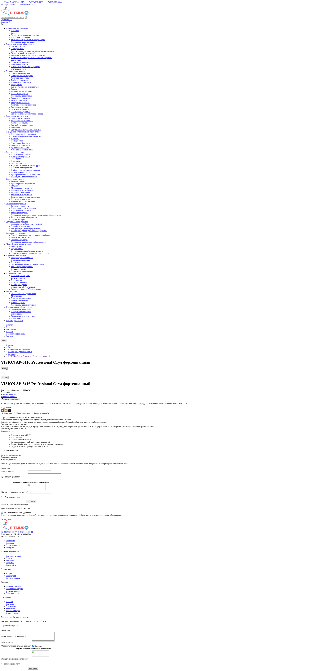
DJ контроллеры (18, 278)
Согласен (38, 646)
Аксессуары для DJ (19, 285)
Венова (14, 89)
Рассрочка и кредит (14, 589)
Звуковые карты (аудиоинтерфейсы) (26, 224)
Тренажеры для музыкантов (23, 183)
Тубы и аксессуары (19, 100)
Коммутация (11, 291)
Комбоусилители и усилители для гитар (28, 55)
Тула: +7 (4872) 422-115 (14, 2)
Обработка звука (18, 219)
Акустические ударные (21, 154)
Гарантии (10, 563)
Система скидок (13, 578)
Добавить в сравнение (10, 399)
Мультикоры (16, 296)
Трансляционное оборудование (24, 217)
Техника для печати (14, 321)
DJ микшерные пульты (20, 276)
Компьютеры (16, 314)
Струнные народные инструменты (26, 136)
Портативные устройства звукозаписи (27, 251)
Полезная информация (15, 334)
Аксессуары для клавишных (23, 42)
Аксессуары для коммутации (23, 305)
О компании (11, 606)
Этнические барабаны (20, 143)
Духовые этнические (20, 147)
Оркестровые (16, 159)
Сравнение (6, 20)
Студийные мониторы (20, 226)
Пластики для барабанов (21, 168)
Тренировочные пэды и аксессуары (26, 174)
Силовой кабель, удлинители (23, 294)
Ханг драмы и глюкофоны (22, 150)
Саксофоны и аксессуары (22, 76)
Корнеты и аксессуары (20, 98)
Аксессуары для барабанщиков (24, 177)
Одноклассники (13, 545)
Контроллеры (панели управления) (26, 228)
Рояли (13, 33)
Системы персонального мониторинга (27, 264)
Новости (9, 332)
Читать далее (6, 519)
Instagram (10, 547)
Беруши (14, 186)
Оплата (9, 558)
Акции (9, 573)
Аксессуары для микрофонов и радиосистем (30, 253)
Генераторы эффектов (20, 237)
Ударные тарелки (18, 163)
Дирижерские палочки (20, 192)
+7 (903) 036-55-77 (35, 2)
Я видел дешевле (8, 394)
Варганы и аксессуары (20, 145)
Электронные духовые (20, 73)
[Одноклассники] (6, 410)
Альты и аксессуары (19, 123)
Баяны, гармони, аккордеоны (23, 134)
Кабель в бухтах (18, 303)
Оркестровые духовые (20, 112)
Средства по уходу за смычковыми (26, 129)
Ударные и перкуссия (15, 152)
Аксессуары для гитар (20, 62)
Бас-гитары (16, 60)
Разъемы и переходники (21, 298)
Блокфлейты (16, 85)
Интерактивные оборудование (19, 307)
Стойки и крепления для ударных (25, 170)
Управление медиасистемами (23, 316)
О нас (8, 327)
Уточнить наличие (9, 397)
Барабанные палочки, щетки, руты (25, 165)
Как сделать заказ (13, 556)
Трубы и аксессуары (19, 80)
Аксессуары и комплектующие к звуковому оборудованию (36, 215)
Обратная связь (12, 593)
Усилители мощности (20, 206)
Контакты (10, 336)
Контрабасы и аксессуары (22, 125)
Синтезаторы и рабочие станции (25, 35)
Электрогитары (17, 49)
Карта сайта (11, 565)
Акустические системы (21, 210)
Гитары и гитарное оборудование (20, 44)
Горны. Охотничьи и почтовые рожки (27, 114)
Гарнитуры (15, 262)
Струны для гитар (18, 69)
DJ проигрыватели (19, 282)
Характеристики (23, 413)
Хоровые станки (18, 181)
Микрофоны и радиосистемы (18, 244)
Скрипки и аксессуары (20, 118)
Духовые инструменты (16, 71)
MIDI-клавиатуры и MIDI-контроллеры (28, 40)
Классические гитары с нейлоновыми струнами (31, 58)
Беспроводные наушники (22, 258)
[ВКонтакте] (2, 410)
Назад (4, 369)
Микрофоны (16, 246)
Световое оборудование (16, 233)
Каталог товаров (13, 611)
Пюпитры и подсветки (20, 199)
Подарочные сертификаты (22, 190)
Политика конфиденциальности (14, 617)
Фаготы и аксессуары (20, 109)
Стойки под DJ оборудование (23, 287)
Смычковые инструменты (17, 116)
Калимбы (15, 138)
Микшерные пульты (19, 213)
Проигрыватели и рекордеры (23, 208)
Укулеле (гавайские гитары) (23, 53)
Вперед (5, 377)
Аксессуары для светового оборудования (28, 242)
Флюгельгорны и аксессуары (23, 105)
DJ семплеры (16, 280)
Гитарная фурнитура (19, 64)
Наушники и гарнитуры (16, 255)
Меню (4, 340)
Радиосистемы (17, 249)
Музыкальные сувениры (21, 195)
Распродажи (11, 576)
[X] (9, 410)
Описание (8, 413)
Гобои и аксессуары (19, 94)
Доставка (10, 560)
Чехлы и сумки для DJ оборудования (26, 289)
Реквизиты (10, 608)
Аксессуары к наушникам (22, 271)
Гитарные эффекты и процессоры (25, 67)
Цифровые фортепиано (21, 37)
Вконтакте (10, 541)
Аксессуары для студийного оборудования (29, 231)
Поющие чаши (17, 141)
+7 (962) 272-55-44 (54, 2)
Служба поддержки (24, 4)
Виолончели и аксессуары (22, 120)
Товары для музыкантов (16, 179)
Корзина (5, 22)
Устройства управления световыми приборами (31, 235)
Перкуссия (15, 161)
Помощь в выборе (13, 586)
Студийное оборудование (17, 222)
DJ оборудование (13, 273)
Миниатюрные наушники (22, 267)
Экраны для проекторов (21, 309)
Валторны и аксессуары (21, 107)
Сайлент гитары (18, 46)
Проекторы (16, 318)
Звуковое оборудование (16, 204)
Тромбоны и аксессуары (21, 91)
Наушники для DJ (18, 269)
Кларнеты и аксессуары (21, 82)
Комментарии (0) (41, 413)
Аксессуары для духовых (21, 96)
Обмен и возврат (13, 591)
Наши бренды (12, 613)
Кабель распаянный (19, 300)
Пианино (15, 31)
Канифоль (15, 127)
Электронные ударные (20, 156)
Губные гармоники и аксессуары (25, 87)
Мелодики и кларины (20, 103)
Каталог (9, 325)
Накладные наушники (20, 260)
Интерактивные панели (21, 312)
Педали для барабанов (20, 172)
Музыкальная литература (21, 188)
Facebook (10, 543)
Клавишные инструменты (17, 28)
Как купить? (11, 329)
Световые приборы (19, 240)
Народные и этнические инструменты (22, 132)
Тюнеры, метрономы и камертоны (25, 197)
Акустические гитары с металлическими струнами (32, 51)
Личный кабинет (8, 4)
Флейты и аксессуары (20, 78)
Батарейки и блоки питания (23, 201)
